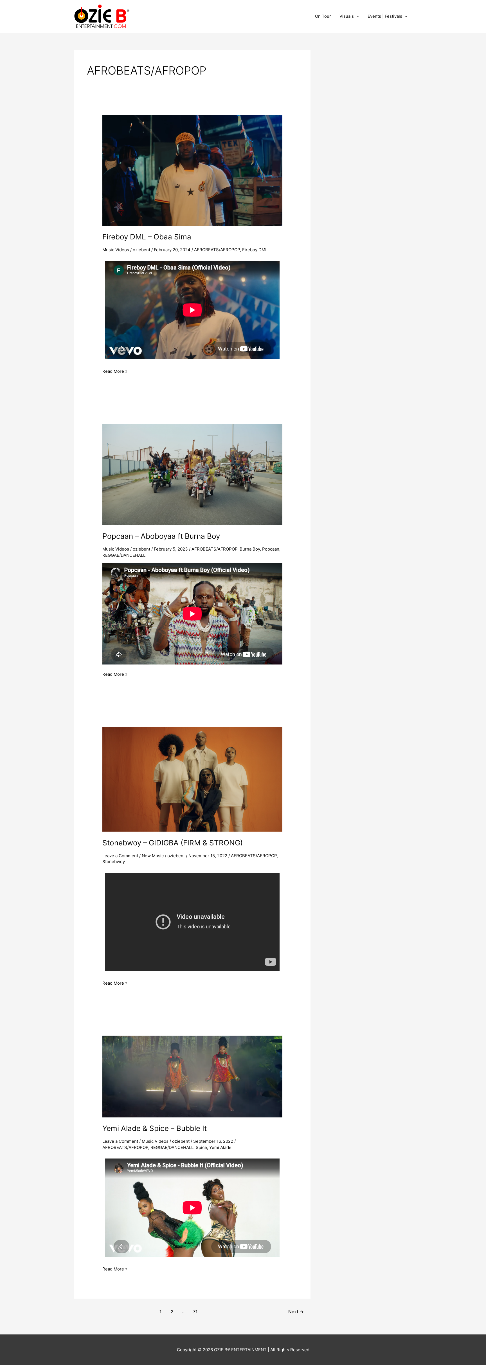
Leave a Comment (120, 855)
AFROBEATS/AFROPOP (217, 249)
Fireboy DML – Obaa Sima (146, 236)
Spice (201, 1147)
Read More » (114, 371)
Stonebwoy (113, 861)
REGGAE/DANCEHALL (123, 555)
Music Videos (115, 249)
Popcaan (270, 549)
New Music (153, 855)
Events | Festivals (385, 16)
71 (195, 1311)
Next (296, 1311)
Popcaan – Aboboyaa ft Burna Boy (161, 536)
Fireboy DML (254, 249)
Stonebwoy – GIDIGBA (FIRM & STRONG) (172, 842)
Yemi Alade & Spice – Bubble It (154, 1128)
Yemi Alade (220, 1147)
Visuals (346, 16)
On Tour (323, 16)
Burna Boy (250, 549)
